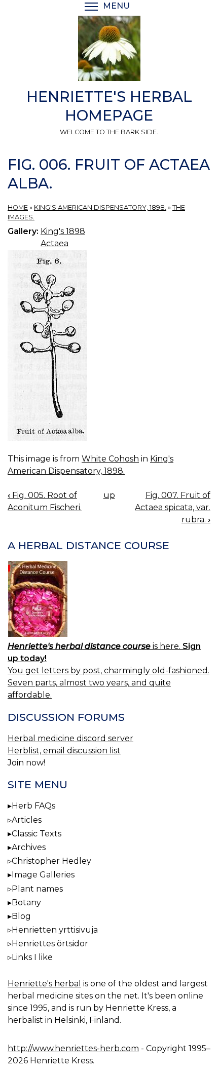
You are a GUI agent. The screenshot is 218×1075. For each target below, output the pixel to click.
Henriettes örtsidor (50, 943)
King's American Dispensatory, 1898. (100, 207)
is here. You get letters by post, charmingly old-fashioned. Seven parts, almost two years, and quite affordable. (108, 670)
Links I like (32, 957)
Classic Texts (36, 833)
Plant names (37, 889)
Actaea (54, 243)
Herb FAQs (33, 806)
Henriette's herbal (44, 983)
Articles (27, 820)
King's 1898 (63, 231)
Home (18, 207)
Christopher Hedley (51, 861)
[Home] (109, 50)
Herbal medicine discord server (70, 738)
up (109, 495)
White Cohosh (110, 459)
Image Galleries (43, 874)
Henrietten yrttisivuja (55, 930)
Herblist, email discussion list (64, 750)
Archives (29, 847)
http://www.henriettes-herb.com (73, 1048)
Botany (26, 902)
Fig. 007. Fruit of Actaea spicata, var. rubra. (172, 507)
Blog (21, 916)
